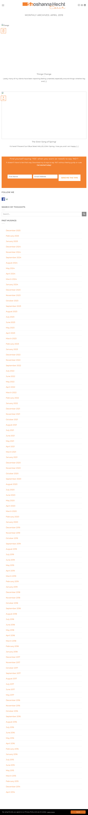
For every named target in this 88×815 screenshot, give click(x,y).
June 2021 (10, 436)
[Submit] (84, 214)
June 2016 (10, 732)
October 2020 (12, 473)
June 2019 (10, 560)
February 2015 (12, 781)
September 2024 (13, 257)
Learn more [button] (51, 812)
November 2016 (13, 705)
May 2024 (10, 268)
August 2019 (11, 549)
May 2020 (10, 500)
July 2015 (10, 759)
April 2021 (10, 446)
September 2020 (13, 479)
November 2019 (13, 533)
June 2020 (10, 495)
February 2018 (12, 646)
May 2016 (10, 738)
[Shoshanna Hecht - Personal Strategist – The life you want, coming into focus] (44, 5)
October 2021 (12, 419)
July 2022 (10, 371)
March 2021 (11, 452)
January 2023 (12, 349)
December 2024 (13, 246)
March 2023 (11, 338)
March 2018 (11, 641)
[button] (3, 5)
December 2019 (13, 527)
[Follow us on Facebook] (3, 199)
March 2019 (11, 576)
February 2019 (12, 581)
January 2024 (12, 284)
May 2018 (10, 630)
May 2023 (10, 327)
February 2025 (12, 236)
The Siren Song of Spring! (44, 142)
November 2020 (13, 468)
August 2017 (11, 678)
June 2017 (10, 689)
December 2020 (13, 463)
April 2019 (10, 571)
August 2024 (11, 263)
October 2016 (12, 711)
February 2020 (12, 517)
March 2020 (11, 511)
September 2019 (13, 544)
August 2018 (11, 614)
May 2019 (10, 565)
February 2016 (12, 749)
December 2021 (13, 409)
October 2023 (12, 300)
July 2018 (10, 619)
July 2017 (10, 684)
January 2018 (12, 652)
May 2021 (10, 441)
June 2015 (10, 765)
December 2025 (13, 230)
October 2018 (12, 603)
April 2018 (10, 635)
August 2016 (11, 722)
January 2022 (12, 403)
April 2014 (10, 792)
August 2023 (11, 311)
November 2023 (13, 295)
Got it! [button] (78, 812)
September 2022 (13, 365)
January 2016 (11, 754)
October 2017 (12, 668)
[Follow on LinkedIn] (85, 5)
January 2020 (12, 522)
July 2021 (10, 430)
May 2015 (10, 770)
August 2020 (11, 484)
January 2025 (12, 241)
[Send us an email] (82, 5)
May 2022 (10, 381)
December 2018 (13, 592)
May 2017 (10, 695)
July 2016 (10, 727)
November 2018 (13, 598)
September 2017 (13, 673)
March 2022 (11, 392)
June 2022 (10, 376)
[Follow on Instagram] (79, 5)
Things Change (44, 74)
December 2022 (13, 354)
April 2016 (10, 743)
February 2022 (12, 398)
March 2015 (11, 776)
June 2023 (10, 322)
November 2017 (13, 662)
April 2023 (10, 333)
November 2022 (13, 360)
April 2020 (10, 506)
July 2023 (10, 317)
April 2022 (10, 387)
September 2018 (13, 608)
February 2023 (12, 344)
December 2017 (13, 657)
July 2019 (10, 554)
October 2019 (12, 538)
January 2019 (11, 587)
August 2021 (11, 425)
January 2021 (11, 457)
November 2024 (13, 252)
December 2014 (13, 786)
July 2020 (10, 490)
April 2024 (10, 273)
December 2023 (13, 290)
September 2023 (13, 306)
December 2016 (13, 700)
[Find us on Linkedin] (8, 200)
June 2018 (10, 625)
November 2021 (13, 414)
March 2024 (11, 279)
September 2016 (13, 716)
